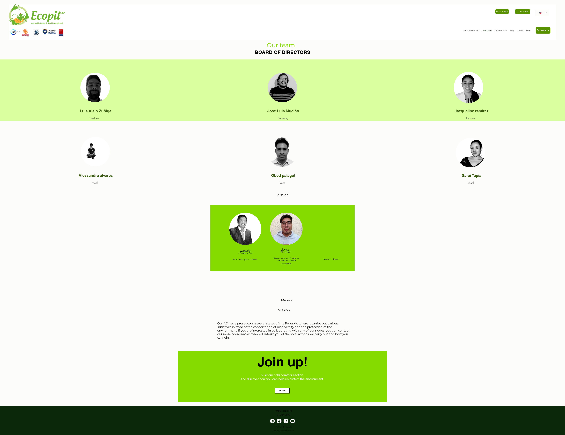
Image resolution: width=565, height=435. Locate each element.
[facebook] (279, 421)
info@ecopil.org (283, 410)
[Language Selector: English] (542, 13)
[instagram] (272, 421)
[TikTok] (286, 421)
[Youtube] (292, 421)
